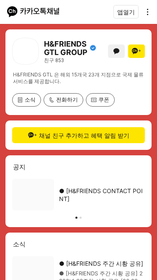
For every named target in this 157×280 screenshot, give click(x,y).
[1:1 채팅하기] (116, 51)
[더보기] (145, 12)
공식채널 (93, 47)
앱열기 (126, 12)
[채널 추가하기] (136, 51)
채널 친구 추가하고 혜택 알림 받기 (84, 135)
